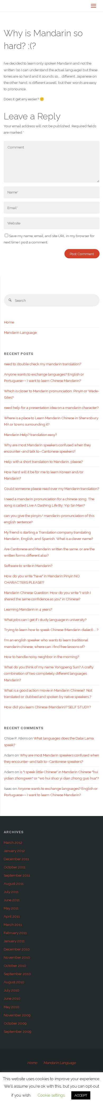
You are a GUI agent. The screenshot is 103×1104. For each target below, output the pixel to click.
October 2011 (14, 867)
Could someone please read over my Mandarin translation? (51, 488)
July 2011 (11, 892)
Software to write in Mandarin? (28, 566)
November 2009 (17, 1015)
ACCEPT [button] (80, 1095)
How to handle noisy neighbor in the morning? (41, 657)
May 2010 (11, 1007)
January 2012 (14, 851)
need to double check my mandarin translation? (42, 364)
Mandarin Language (20, 332)
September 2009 (17, 1031)
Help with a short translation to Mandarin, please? (43, 461)
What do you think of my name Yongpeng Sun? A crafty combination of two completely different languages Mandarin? (48, 673)
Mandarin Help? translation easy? (30, 434)
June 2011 (12, 900)
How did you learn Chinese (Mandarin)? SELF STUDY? (47, 707)
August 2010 (14, 982)
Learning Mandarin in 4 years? (28, 609)
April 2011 (12, 916)
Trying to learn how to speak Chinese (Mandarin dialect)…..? (51, 630)
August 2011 (14, 883)
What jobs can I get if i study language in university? (45, 620)
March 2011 (13, 924)
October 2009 (15, 1023)
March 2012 (13, 842)
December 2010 (17, 949)
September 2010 (17, 974)
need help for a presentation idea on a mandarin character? (51, 407)
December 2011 (16, 859)
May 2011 (11, 908)
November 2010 (17, 957)
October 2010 (15, 965)
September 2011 (17, 875)
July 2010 (11, 990)
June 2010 (12, 998)
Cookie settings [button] (51, 1095)
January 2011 (14, 941)
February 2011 (15, 933)
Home (9, 322)
